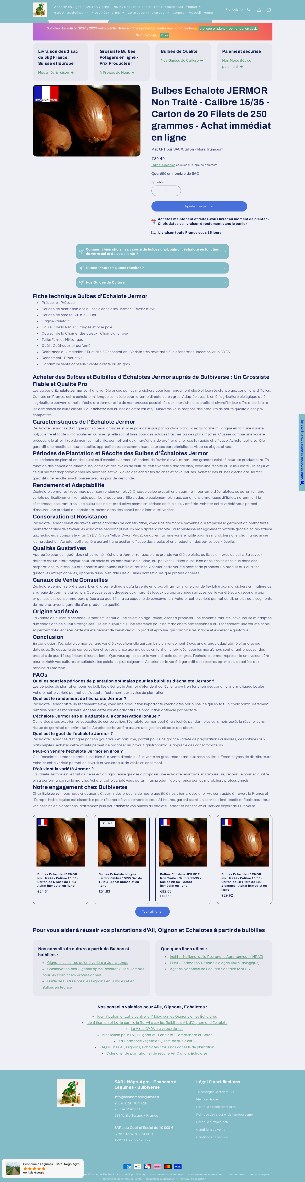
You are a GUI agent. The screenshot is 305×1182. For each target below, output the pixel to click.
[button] (249, 10)
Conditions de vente (210, 1129)
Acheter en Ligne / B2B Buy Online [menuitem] (81, 7)
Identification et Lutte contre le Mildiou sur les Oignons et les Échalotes (157, 1017)
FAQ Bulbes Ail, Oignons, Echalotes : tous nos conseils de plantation (157, 1047)
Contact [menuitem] (179, 12)
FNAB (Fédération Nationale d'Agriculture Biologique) (214, 963)
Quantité (157, 182)
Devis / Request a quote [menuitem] (131, 7)
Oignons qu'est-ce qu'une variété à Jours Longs (87, 963)
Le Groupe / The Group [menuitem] (146, 12)
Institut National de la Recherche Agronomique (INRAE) (216, 957)
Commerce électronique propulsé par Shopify (117, 1174)
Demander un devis (242, 28)
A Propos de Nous (115, 73)
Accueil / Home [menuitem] (201, 12)
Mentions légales (259, 1174)
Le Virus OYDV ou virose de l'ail (157, 1029)
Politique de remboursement (205, 1174)
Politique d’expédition (192, 1179)
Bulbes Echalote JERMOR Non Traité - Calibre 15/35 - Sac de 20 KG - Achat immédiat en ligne (180, 880)
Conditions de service (212, 1137)
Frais (164, 35)
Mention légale (207, 1099)
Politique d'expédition (212, 1122)
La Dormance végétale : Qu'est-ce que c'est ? (157, 1041)
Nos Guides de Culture (180, 60)
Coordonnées (236, 1174)
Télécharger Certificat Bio (215, 1091)
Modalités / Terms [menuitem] (106, 12)
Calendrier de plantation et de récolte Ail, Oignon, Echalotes (156, 1053)
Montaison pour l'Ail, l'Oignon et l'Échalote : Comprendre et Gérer (157, 1035)
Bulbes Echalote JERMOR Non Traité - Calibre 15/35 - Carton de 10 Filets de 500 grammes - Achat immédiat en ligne (244, 882)
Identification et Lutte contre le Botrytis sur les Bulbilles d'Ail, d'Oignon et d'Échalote (157, 1023)
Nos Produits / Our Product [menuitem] (175, 7)
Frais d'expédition (163, 165)
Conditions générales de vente (122, 1179)
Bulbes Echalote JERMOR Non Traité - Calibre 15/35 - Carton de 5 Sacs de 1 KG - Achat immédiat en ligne (57, 880)
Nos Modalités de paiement (236, 64)
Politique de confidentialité (216, 1107)
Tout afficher (152, 911)
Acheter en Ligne (213, 28)
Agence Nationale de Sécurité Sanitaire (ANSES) (210, 969)
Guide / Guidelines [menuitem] (68, 12)
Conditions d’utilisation (160, 1179)
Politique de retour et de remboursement (226, 1114)
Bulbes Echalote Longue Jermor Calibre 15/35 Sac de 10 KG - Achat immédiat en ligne (120, 880)
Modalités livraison (53, 73)
